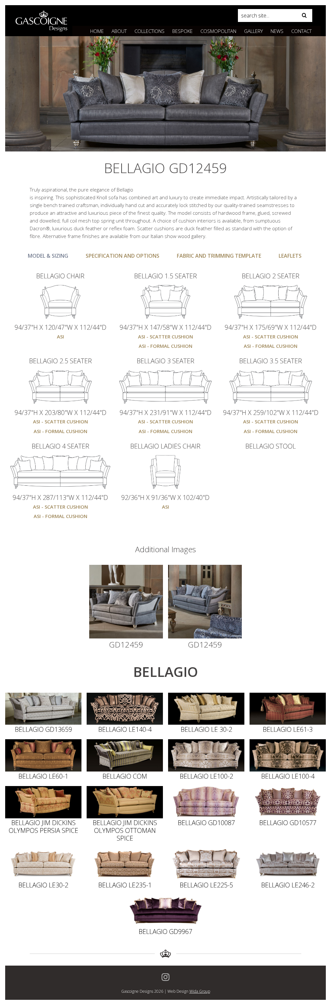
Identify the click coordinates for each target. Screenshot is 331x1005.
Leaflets (290, 255)
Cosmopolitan (218, 31)
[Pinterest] (165, 977)
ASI (60, 336)
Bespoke (182, 31)
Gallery (253, 31)
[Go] (304, 15)
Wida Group (199, 991)
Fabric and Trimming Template (219, 255)
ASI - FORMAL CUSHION (165, 346)
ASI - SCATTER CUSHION (165, 336)
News (277, 31)
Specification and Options (122, 255)
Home (97, 31)
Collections (149, 31)
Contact (301, 31)
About (119, 31)
